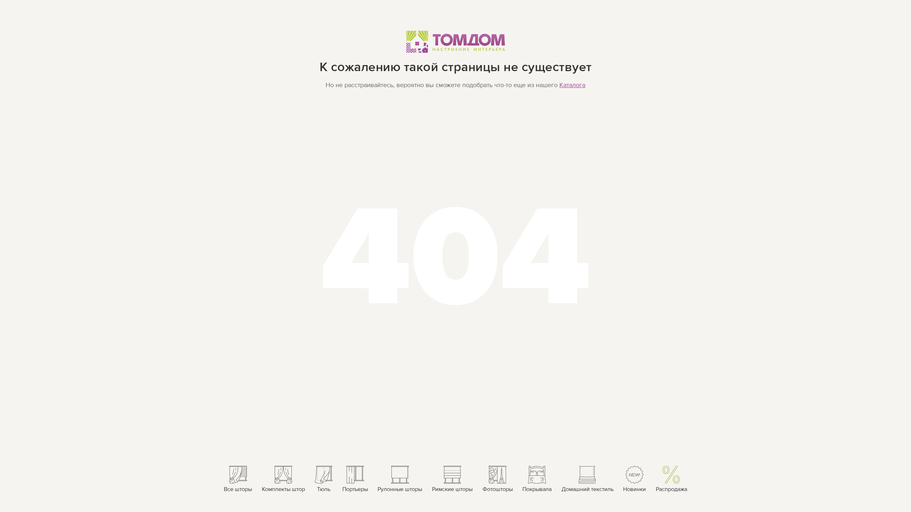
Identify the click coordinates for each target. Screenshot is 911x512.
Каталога (572, 85)
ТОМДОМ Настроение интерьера (456, 41)
